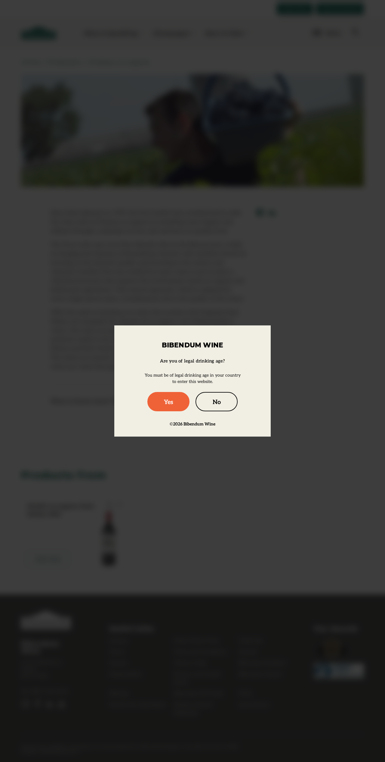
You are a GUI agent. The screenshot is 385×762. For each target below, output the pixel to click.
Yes (168, 401)
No (217, 401)
